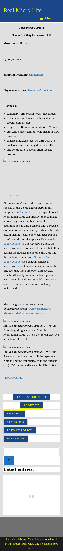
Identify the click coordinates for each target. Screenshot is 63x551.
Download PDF (14, 377)
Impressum (16, 438)
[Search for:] (57, 18)
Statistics (15, 422)
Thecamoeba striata (40, 90)
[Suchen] (8, 460)
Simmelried (36, 74)
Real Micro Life (22, 10)
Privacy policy (19, 430)
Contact (14, 413)
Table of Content (31, 397)
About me (31, 405)
